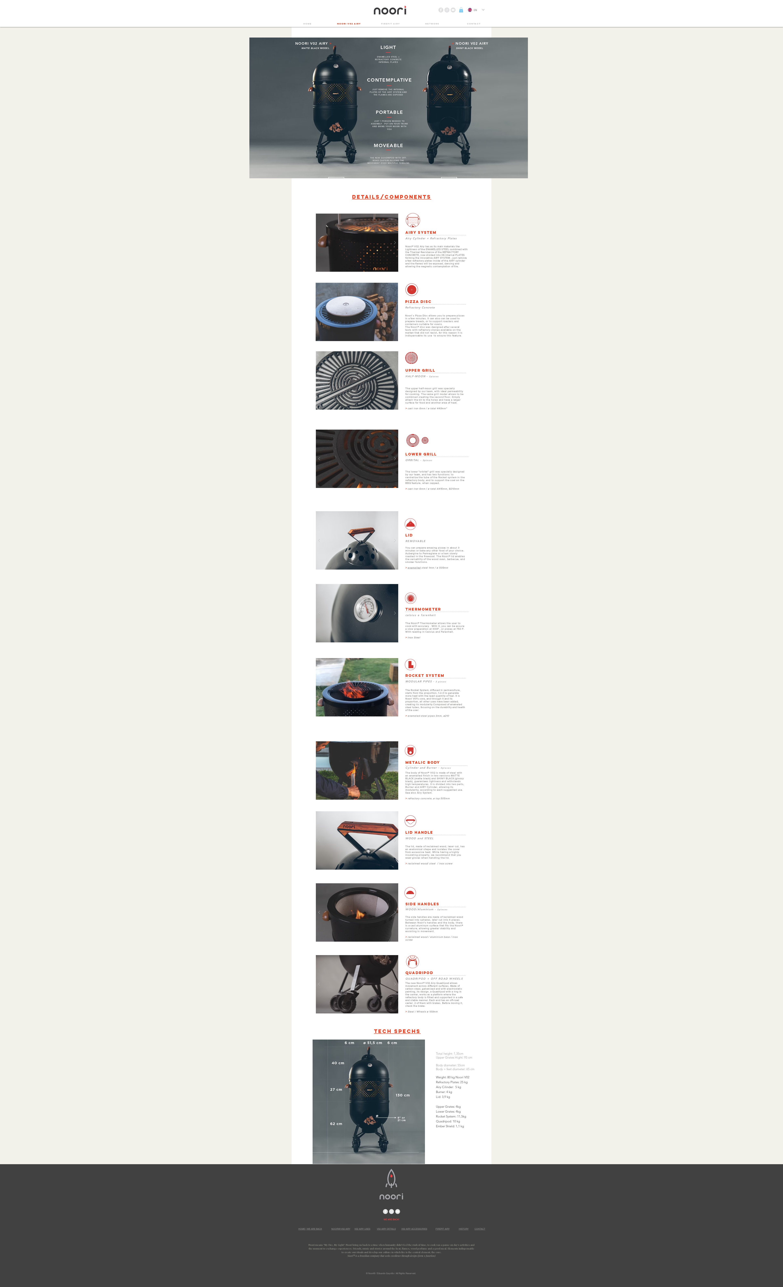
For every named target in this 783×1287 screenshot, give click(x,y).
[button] (461, 9)
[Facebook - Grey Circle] (440, 10)
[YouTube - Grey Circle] (453, 10)
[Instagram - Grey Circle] (447, 10)
